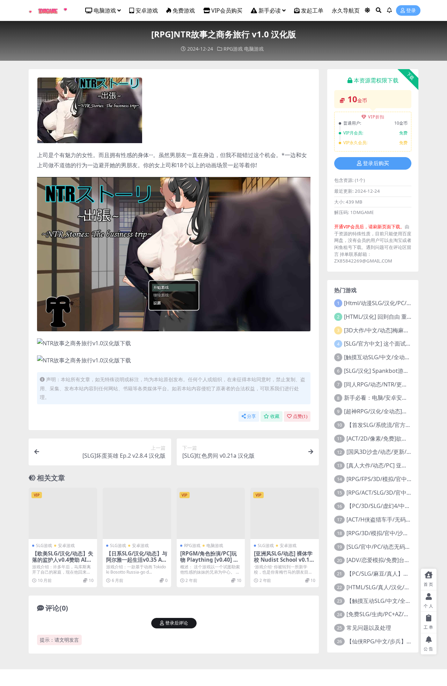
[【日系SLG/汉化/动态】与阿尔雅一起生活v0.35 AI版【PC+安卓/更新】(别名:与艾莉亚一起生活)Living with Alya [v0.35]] (137, 513)
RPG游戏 (233, 48)
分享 (251, 416)
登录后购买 (376, 163)
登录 (411, 10)
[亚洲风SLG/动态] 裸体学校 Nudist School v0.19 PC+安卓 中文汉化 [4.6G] (283, 559)
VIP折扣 (376, 117)
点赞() (300, 416)
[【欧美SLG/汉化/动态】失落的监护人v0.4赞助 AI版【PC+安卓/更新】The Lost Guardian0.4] (63, 513)
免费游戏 (184, 10)
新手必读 (269, 10)
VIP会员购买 (226, 10)
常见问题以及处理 (368, 628)
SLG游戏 (44, 545)
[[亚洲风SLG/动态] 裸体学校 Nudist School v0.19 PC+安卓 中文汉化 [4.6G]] (284, 513)
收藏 (274, 416)
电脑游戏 (105, 10)
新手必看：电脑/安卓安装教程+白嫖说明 (394, 397)
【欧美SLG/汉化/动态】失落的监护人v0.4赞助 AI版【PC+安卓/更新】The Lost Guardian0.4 (62, 563)
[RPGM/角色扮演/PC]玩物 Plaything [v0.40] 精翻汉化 (209, 559)
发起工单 (312, 10)
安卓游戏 (146, 10)
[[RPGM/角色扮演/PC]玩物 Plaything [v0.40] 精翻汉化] (211, 513)
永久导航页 (346, 10)
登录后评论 (176, 623)
